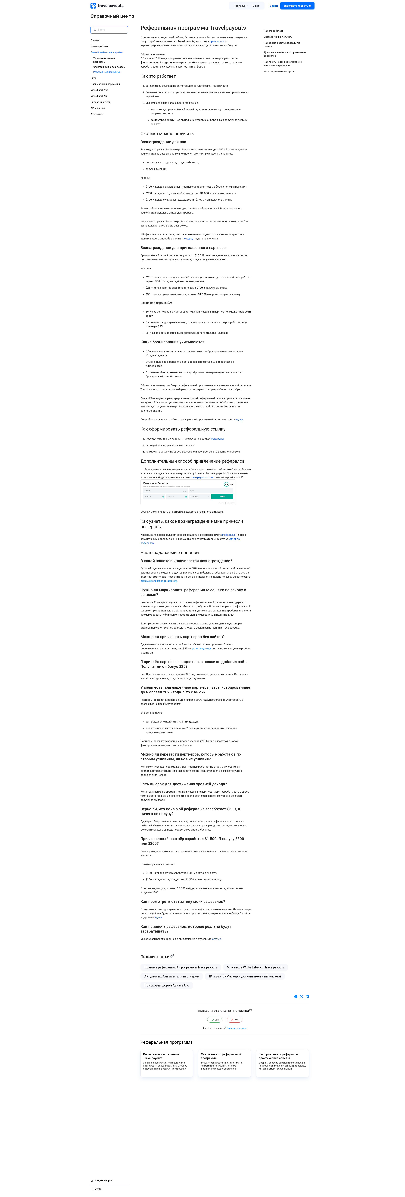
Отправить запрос (236, 1028)
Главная (95, 40)
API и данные (98, 108)
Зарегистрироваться (297, 5)
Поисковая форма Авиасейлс (166, 985)
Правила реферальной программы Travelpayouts (180, 967)
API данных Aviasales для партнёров (171, 976)
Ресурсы (239, 5)
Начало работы (99, 46)
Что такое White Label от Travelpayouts (255, 967)
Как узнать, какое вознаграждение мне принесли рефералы (283, 63)
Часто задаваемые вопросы (279, 71)
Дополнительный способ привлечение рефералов (285, 54)
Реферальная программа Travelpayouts (161, 1056)
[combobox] (111, 29)
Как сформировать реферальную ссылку (282, 44)
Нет (236, 1019)
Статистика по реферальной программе (221, 1056)
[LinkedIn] (307, 996)
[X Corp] (301, 996)
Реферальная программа (106, 72)
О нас (255, 5)
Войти (274, 5)
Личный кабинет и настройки (107, 52)
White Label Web (99, 90)
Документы (97, 114)
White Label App (99, 96)
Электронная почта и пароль (109, 66)
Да (217, 1019)
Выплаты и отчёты (101, 102)
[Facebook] (295, 996)
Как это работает (273, 30)
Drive (93, 78)
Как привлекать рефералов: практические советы (279, 1056)
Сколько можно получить (278, 36)
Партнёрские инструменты (105, 84)
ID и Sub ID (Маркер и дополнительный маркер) (245, 976)
